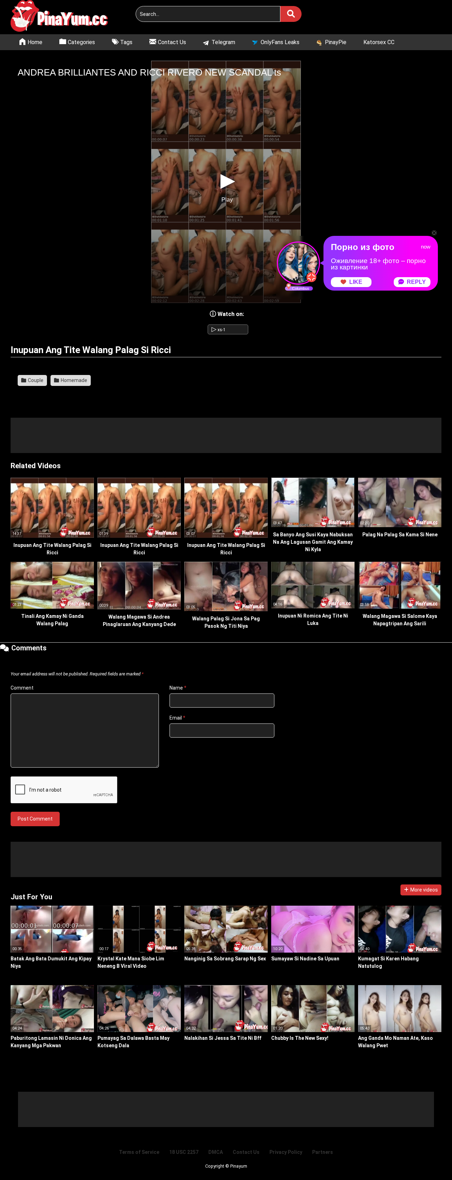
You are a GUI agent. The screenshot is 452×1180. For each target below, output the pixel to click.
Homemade (73, 380)
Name (178, 688)
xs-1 (219, 329)
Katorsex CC (378, 42)
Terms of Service (139, 1152)
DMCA (215, 1152)
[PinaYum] (64, 17)
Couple (35, 380)
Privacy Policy (285, 1152)
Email (177, 718)
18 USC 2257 (183, 1152)
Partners (322, 1152)
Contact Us (246, 1152)
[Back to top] (429, 1158)
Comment (22, 688)
